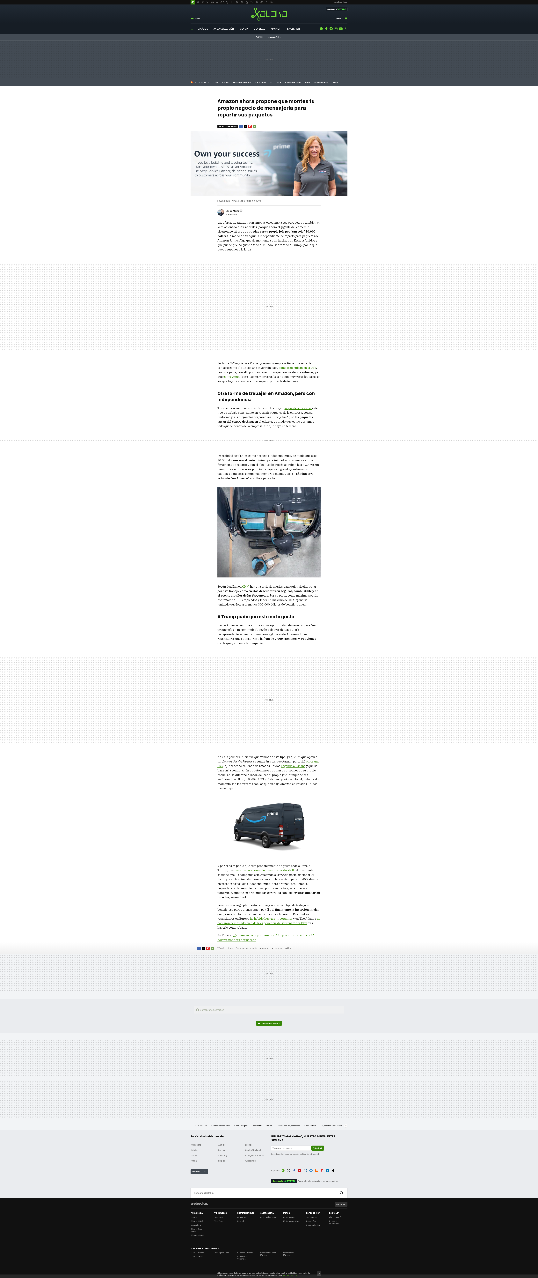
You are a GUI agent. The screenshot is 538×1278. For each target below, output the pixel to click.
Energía (221, 1150)
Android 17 (257, 1125)
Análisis (222, 1144)
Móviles (194, 1150)
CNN (245, 586)
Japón (335, 82)
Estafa (278, 82)
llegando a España (293, 766)
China (215, 82)
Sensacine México (245, 1252)
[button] (234, 210)
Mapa (307, 82)
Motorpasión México (288, 1253)
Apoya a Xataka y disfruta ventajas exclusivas (318, 1181)
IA (271, 82)
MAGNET (275, 28)
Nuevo (339, 18)
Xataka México (197, 1252)
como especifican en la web (297, 368)
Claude (269, 1125)
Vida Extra (218, 1221)
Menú (198, 18)
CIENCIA (243, 28)
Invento (225, 82)
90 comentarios (229, 126)
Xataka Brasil (197, 1256)
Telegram (331, 28)
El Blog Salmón (335, 1217)
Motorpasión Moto (291, 1221)
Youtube (341, 28)
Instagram (336, 28)
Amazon (265, 948)
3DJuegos (218, 1217)
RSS (316, 1170)
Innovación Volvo (274, 37)
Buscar (341, 1192)
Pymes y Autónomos (334, 1222)
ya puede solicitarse (298, 408)
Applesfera (196, 1225)
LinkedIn (327, 1170)
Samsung (222, 1155)
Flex (289, 948)
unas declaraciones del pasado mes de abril (264, 870)
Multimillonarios (321, 82)
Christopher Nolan (293, 82)
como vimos (231, 377)
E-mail (254, 126)
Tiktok (326, 28)
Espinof (240, 1221)
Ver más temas (199, 1171)
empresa (278, 948)
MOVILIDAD (259, 28)
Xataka (269, 14)
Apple (194, 1155)
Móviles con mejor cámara (288, 1125)
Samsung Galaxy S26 (242, 82)
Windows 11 (250, 1160)
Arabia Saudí (260, 82)
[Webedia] (199, 1203)
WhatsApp (321, 28)
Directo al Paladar (268, 1217)
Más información (290, 1275)
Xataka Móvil (197, 1221)
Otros (230, 948)
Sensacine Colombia (242, 1257)
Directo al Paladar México (268, 1253)
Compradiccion (313, 1225)
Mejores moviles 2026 (220, 1125)
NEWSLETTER (293, 28)
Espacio (248, 1144)
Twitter (345, 28)
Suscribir (318, 1148)
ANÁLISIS (203, 28)
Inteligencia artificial (254, 1155)
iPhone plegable (241, 1125)
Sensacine (242, 1217)
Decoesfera (311, 1221)
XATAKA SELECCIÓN (224, 28)
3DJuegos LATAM (221, 1252)
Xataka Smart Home (197, 1230)
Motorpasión (288, 1217)
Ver (270, 1023)
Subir (339, 1204)
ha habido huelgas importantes (271, 918)
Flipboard (250, 126)
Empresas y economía (246, 948)
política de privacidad (309, 1154)
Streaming (196, 1144)
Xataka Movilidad (253, 1150)
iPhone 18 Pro (310, 1125)
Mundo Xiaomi (197, 1235)
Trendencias (311, 1217)
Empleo (221, 1160)
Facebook (241, 126)
